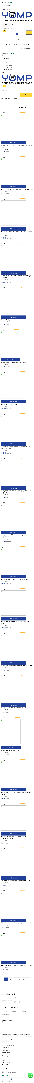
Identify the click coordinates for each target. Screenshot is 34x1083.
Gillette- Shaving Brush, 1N (8, 320)
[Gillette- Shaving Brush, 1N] (13, 313)
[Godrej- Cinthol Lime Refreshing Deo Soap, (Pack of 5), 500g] (13, 615)
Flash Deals (7, 44)
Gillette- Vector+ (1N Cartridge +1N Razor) (13, 362)
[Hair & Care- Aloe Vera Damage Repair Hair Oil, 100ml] (13, 916)
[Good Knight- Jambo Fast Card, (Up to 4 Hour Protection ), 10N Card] (13, 830)
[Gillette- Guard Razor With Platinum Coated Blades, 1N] (13, 183)
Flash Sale (5, 1050)
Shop (19, 40)
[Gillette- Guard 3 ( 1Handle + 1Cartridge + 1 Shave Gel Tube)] (13, 138)
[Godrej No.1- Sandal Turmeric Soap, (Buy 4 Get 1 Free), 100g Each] (13, 528)
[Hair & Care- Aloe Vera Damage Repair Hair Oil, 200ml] (13, 959)
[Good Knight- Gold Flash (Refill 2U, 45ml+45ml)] (13, 701)
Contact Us (17, 44)
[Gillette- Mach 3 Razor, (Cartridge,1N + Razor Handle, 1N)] (13, 225)
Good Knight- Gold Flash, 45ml (10, 750)
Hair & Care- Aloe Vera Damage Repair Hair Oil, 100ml (16, 923)
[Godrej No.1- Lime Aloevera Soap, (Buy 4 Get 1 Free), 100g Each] (13, 484)
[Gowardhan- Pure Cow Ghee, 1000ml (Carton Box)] (13, 874)
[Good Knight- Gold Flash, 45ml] (11, 744)
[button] (17, 36)
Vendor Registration (8, 1045)
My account (26, 44)
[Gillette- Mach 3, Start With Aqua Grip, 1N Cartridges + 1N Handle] (13, 269)
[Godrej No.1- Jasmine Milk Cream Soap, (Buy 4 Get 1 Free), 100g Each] (13, 440)
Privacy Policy (6, 1062)
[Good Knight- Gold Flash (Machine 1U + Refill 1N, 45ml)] (13, 659)
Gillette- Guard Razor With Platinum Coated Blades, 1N (17, 189)
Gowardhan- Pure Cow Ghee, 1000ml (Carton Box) (15, 881)
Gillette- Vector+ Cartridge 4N (9, 404)
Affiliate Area (6, 1052)
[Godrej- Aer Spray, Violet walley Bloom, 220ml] (13, 573)
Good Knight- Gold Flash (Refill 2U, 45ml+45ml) (14, 708)
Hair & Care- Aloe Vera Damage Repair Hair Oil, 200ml (16, 965)
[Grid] (1, 102)
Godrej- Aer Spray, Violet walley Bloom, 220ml (14, 579)
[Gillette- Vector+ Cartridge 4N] (13, 398)
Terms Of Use (6, 1065)
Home (4, 40)
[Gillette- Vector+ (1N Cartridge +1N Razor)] (10, 356)
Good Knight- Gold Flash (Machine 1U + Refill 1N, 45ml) (17, 665)
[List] (4, 102)
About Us (11, 40)
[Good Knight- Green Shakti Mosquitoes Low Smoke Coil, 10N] (13, 786)
